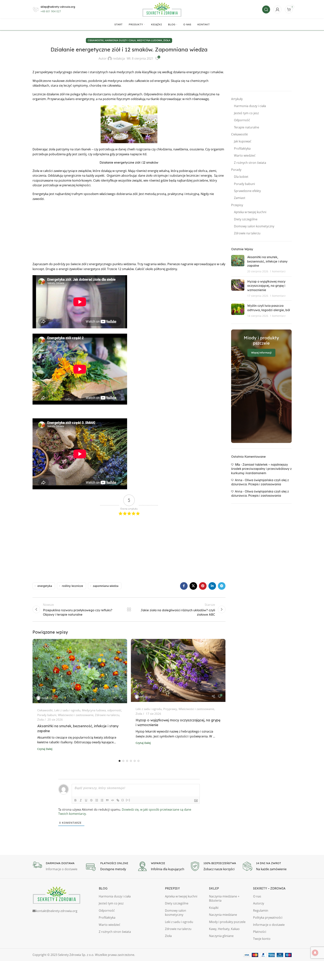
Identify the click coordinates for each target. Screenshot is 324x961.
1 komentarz (278, 271)
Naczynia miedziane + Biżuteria (224, 898)
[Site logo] (162, 9)
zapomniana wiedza (105, 586)
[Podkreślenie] (86, 800)
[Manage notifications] (315, 953)
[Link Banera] (261, 386)
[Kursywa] (80, 800)
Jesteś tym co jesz (246, 113)
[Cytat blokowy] (107, 800)
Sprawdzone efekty (247, 191)
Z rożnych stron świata (250, 163)
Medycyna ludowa (149, 40)
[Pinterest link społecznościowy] (203, 586)
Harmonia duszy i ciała (120, 40)
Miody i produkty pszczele (227, 922)
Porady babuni (46, 715)
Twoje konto (261, 939)
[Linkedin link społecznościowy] (212, 586)
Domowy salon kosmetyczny (254, 226)
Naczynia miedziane (223, 915)
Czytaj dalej (44, 749)
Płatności (259, 932)
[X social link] (193, 586)
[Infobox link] (57, 867)
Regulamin (260, 910)
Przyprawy (170, 709)
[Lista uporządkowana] (96, 800)
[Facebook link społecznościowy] (184, 586)
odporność (114, 710)
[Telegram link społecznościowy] (221, 586)
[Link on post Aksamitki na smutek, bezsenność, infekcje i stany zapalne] (80, 671)
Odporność (242, 120)
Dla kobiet (241, 177)
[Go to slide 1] (119, 761)
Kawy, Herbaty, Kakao (224, 929)
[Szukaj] (266, 9)
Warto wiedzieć (245, 155)
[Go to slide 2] (123, 761)
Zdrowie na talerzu (107, 715)
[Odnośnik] (117, 800)
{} (122, 800)
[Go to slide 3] (127, 761)
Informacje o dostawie (269, 925)
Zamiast (239, 198)
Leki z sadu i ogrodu (67, 710)
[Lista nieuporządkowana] (102, 800)
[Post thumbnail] (237, 264)
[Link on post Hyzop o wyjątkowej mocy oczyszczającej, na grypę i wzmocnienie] (178, 670)
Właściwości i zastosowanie (75, 715)
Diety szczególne (245, 219)
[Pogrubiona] (75, 800)
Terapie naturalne (246, 127)
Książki (213, 908)
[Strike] (91, 800)
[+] (128, 800)
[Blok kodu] (112, 800)
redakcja (119, 58)
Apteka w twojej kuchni (250, 212)
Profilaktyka (242, 148)
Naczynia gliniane (221, 936)
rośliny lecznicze (72, 586)
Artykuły (237, 99)
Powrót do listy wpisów (128, 609)
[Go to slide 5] (135, 761)
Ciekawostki (96, 40)
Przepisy (237, 205)
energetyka (44, 586)
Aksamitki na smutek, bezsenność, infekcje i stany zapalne (267, 261)
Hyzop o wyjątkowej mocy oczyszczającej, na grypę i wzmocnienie (266, 286)
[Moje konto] (277, 9)
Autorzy (258, 903)
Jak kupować (242, 141)
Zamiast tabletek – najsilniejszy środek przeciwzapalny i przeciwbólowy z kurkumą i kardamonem (261, 469)
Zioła (166, 40)
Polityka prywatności (267, 917)
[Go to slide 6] (138, 761)
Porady (236, 170)
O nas (257, 896)
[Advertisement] (129, 231)
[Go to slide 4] (131, 761)
